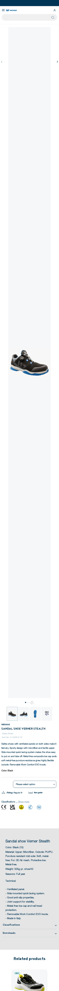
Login (54, 10)
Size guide (37, 792)
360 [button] (32, 701)
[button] (57, 61)
